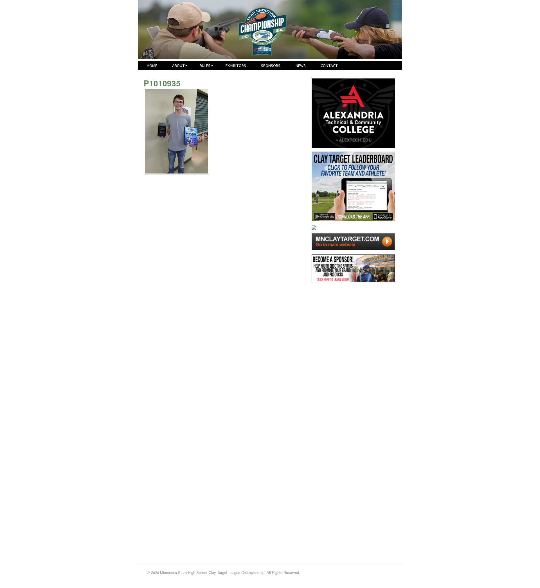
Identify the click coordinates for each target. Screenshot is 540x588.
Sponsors (270, 65)
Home (152, 65)
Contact (329, 65)
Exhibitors (236, 65)
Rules (205, 65)
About (178, 65)
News (301, 65)
